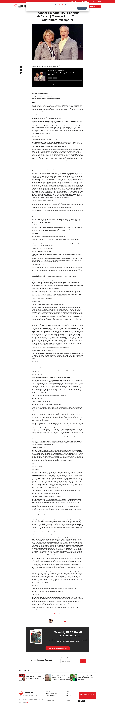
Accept (81, 8)
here (40, 700)
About (47, 698)
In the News (68, 695)
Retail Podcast (57, 613)
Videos (67, 691)
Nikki (65, 621)
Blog (67, 693)
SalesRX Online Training (52, 693)
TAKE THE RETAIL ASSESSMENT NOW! (57, 648)
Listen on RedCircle (52, 84)
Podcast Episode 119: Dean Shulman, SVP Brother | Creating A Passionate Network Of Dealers (61, 677)
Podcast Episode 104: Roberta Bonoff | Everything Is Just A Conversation (86, 677)
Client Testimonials (50, 695)
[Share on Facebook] (21, 66)
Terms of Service (50, 700)
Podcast (68, 700)
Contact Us (94, 6)
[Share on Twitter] (21, 73)
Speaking (48, 691)
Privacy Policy (62, 4)
